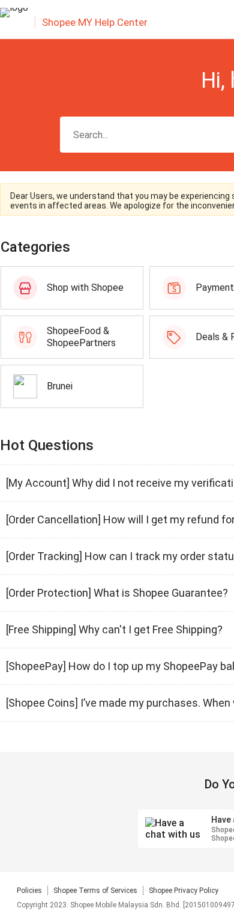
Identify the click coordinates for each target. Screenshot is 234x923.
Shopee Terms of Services (95, 890)
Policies (29, 890)
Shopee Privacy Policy (183, 890)
